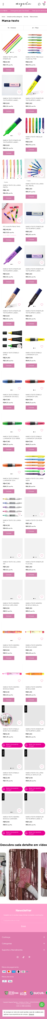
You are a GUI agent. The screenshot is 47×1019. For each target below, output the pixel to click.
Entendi (31, 1014)
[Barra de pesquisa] (39, 4)
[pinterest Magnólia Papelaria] (29, 957)
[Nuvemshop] (23, 1006)
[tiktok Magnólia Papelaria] (23, 957)
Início (3, 17)
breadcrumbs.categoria (14, 17)
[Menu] (4, 4)
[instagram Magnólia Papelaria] (18, 957)
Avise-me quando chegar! (12, 745)
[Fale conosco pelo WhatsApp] (42, 1004)
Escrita (26, 17)
